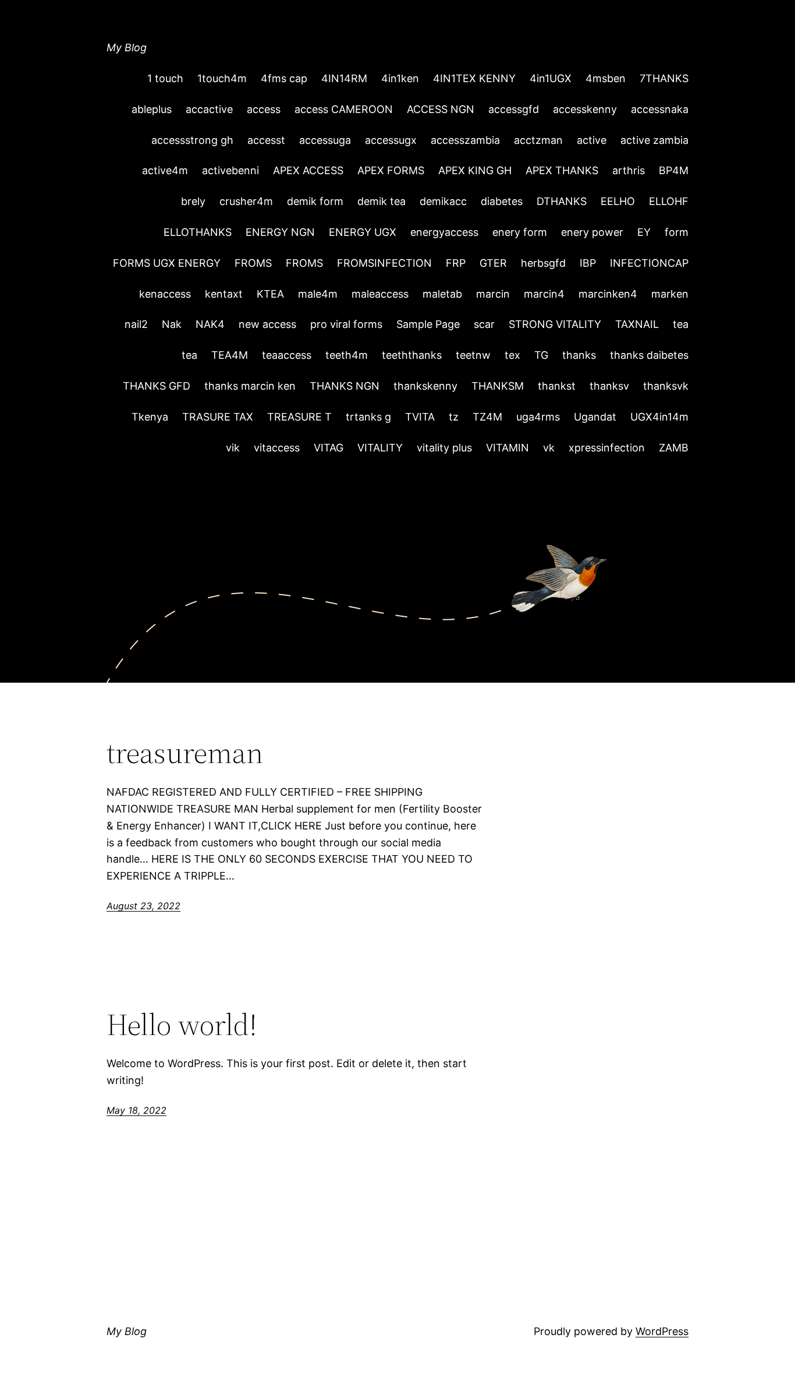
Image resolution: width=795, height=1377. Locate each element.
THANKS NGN (344, 386)
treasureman (185, 752)
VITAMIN (507, 448)
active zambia (654, 140)
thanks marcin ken (250, 386)
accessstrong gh (192, 140)
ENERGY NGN (280, 232)
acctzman (538, 140)
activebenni (230, 170)
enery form (519, 232)
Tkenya (150, 417)
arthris (628, 170)
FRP (456, 263)
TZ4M (487, 417)
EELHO (618, 201)
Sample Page (428, 324)
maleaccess (380, 294)
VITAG (328, 448)
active (591, 140)
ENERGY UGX (362, 232)
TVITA (420, 417)
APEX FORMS (390, 170)
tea (680, 324)
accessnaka (659, 109)
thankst (557, 386)
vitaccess (277, 448)
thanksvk (665, 386)
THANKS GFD (156, 386)
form (676, 232)
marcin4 (544, 294)
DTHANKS (562, 201)
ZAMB (673, 448)
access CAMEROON (343, 109)
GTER (493, 263)
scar (484, 324)
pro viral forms (346, 324)
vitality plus (444, 448)
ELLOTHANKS (198, 232)
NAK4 (210, 324)
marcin (493, 294)
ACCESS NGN (440, 109)
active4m (165, 170)
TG (541, 355)
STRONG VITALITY (555, 324)
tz (454, 417)
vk (549, 448)
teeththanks (412, 355)
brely (193, 201)
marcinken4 (607, 294)
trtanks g (368, 417)
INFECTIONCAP (649, 263)
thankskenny (425, 386)
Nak (172, 324)
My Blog (127, 47)
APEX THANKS (562, 170)
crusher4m (246, 201)
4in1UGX (551, 78)
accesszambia (465, 140)
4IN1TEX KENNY (474, 78)
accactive (209, 109)
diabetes (502, 201)
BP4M (673, 170)
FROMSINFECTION (384, 263)
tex (512, 355)
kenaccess (165, 294)
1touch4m (222, 78)
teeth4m (346, 355)
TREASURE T (299, 417)
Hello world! (182, 1024)
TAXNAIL (637, 324)
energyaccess (444, 232)
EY (644, 232)
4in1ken (400, 78)
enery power (592, 232)
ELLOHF (668, 201)
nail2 (136, 324)
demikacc (443, 201)
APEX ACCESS (308, 170)
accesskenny (585, 109)
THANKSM (497, 386)
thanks (579, 355)
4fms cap (284, 78)
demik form (315, 201)
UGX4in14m (659, 417)
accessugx (391, 140)
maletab (442, 294)
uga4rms (538, 417)
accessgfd (513, 109)
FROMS (253, 263)
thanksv (609, 386)
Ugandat (595, 417)
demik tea (381, 201)
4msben (605, 78)
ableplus (152, 109)
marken (669, 294)
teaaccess (286, 355)
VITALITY (380, 448)
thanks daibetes (649, 355)
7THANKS (664, 78)
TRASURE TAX (217, 417)
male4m (318, 294)
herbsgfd (543, 263)
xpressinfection (607, 448)
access (264, 109)
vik (233, 448)
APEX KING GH (475, 170)
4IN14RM (344, 78)
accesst (266, 140)
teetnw (473, 355)
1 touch (165, 78)
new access (267, 324)
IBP (588, 263)
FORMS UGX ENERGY (167, 263)
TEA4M (229, 355)
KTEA (270, 294)
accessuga (325, 140)
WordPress (662, 1331)
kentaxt (224, 294)
